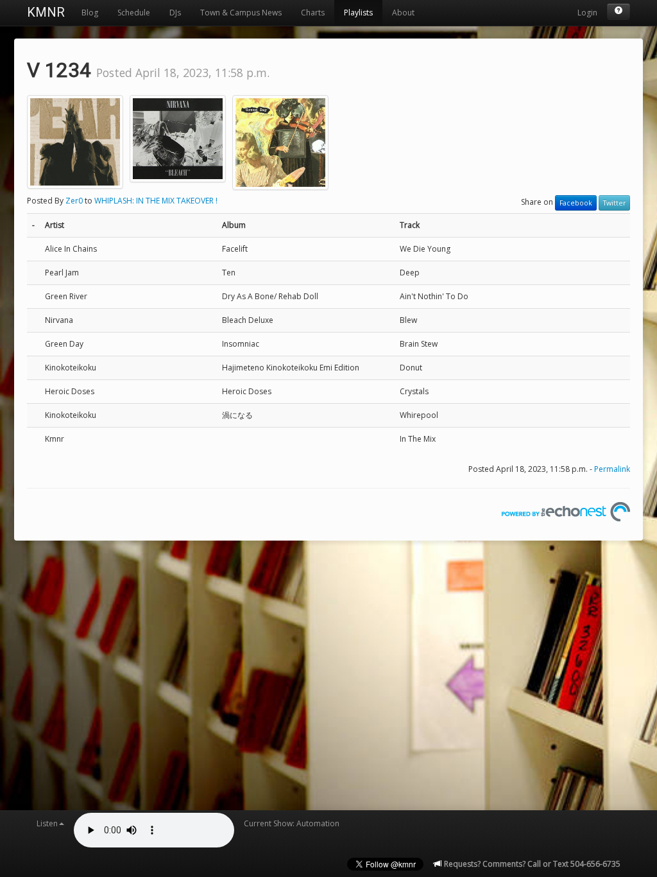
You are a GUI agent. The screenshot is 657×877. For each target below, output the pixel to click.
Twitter (614, 202)
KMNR (46, 12)
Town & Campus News (241, 12)
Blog (89, 12)
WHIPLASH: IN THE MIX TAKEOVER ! (156, 200)
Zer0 (74, 200)
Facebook (575, 202)
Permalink (612, 469)
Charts (313, 12)
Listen (47, 823)
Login (587, 12)
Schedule (133, 12)
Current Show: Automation (291, 823)
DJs (175, 12)
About (403, 12)
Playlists (358, 12)
